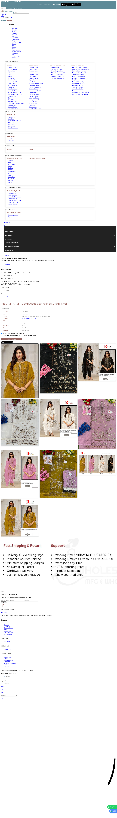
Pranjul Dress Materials (78, 76)
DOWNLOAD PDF (7, 342)
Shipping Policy (8, 660)
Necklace (10, 169)
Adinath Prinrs (16, 56)
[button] (58, 816)
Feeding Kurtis (12, 67)
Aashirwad (15, 53)
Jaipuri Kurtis (11, 78)
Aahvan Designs (16, 42)
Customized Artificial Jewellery (37, 158)
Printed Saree (33, 73)
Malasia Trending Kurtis (14, 92)
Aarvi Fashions (16, 50)
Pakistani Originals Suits (57, 76)
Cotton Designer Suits (57, 71)
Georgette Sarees (34, 98)
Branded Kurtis (12, 105)
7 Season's (15, 37)
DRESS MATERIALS (77, 65)
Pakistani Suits (55, 67)
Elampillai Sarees (34, 85)
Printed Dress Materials (78, 90)
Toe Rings (11, 178)
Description (7, 264)
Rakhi (9, 175)
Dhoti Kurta (11, 126)
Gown (9, 74)
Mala (9, 173)
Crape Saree (32, 105)
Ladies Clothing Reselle (13, 191)
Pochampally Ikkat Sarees (36, 90)
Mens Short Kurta (13, 128)
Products (6, 255)
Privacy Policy (8, 657)
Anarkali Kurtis (12, 96)
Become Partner (8, 628)
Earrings (10, 168)
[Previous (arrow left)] (1, 591)
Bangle (10, 166)
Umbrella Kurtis (12, 107)
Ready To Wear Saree (35, 99)
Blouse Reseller (12, 198)
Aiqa (13, 59)
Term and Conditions (10, 663)
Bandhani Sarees (34, 82)
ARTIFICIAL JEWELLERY (15, 158)
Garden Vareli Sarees (35, 87)
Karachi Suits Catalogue (78, 82)
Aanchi (14, 47)
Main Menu (7, 222)
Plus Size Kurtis (12, 85)
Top (9, 98)
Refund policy (8, 658)
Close (10, 17)
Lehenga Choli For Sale (14, 200)
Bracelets (10, 160)
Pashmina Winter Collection (79, 67)
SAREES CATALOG (34, 65)
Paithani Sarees (33, 89)
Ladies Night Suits (13, 215)
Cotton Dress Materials (78, 83)
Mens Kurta (11, 117)
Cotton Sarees (33, 69)
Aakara (14, 44)
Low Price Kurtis (12, 89)
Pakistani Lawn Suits (56, 69)
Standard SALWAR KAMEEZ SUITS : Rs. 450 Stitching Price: (19, 335)
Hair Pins (10, 180)
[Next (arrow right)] (3, 591)
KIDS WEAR (11, 136)
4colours (14, 34)
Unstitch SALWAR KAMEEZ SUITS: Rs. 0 (14, 333)
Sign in (15, 8)
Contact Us (9, 8)
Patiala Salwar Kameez (57, 74)
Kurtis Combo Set (13, 90)
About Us (6, 625)
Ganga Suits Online (77, 89)
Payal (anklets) (12, 171)
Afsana (14, 57)
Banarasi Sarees (33, 71)
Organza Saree (33, 103)
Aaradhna (14, 48)
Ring (9, 162)
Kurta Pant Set (12, 80)
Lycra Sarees (32, 80)
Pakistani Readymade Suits (58, 73)
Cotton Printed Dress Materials (80, 92)
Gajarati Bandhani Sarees (36, 83)
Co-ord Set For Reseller (14, 197)
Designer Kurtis (12, 69)
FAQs (5, 664)
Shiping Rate (7, 649)
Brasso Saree (32, 107)
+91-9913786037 (6, 1)
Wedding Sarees (33, 74)
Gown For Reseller (13, 202)
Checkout (9, 20)
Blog (5, 629)
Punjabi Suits (75, 80)
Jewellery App (12, 182)
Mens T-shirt (11, 122)
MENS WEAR (11, 114)
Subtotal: (3, 19)
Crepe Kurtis (11, 83)
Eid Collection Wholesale (58, 78)
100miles (14, 30)
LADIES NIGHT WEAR (14, 212)
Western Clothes (12, 204)
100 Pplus (15, 28)
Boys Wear (11, 139)
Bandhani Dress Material (79, 73)
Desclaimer (7, 661)
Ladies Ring (11, 177)
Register (20, 8)
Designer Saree (33, 67)
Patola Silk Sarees (34, 94)
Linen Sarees (32, 92)
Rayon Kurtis (11, 87)
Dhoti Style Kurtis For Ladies (16, 103)
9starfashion (15, 39)
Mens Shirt (11, 119)
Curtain (31, 149)
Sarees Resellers (12, 193)
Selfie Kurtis (11, 73)
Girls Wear (11, 140)
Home (5, 23)
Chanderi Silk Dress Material (80, 94)
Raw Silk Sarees (33, 96)
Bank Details (7, 631)
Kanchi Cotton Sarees (35, 108)
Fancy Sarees (33, 101)
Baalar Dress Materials (78, 78)
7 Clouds (14, 36)
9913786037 (4, 612)
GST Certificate (8, 632)
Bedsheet (9, 149)
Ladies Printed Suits (77, 85)
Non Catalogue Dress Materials (80, 69)
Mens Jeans (11, 124)
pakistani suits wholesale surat (9, 297)
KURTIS (9, 65)
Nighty (10, 216)
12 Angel (14, 31)
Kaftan (10, 76)
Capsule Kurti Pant (13, 82)
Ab (13, 54)
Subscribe (3, 602)
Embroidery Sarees (34, 78)
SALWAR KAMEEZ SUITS (58, 65)
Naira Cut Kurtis (12, 101)
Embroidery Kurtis (13, 108)
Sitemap (6, 666)
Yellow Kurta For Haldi (14, 120)
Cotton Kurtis (11, 71)
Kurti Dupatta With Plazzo (15, 94)
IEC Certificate (8, 634)
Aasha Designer (16, 51)
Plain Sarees (32, 76)
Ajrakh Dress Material (78, 74)
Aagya (14, 41)
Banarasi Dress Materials (79, 71)
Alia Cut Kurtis (12, 99)
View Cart (3, 20)
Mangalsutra (11, 164)
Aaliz (13, 45)
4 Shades (14, 33)
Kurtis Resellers (12, 195)
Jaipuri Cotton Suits (77, 87)
